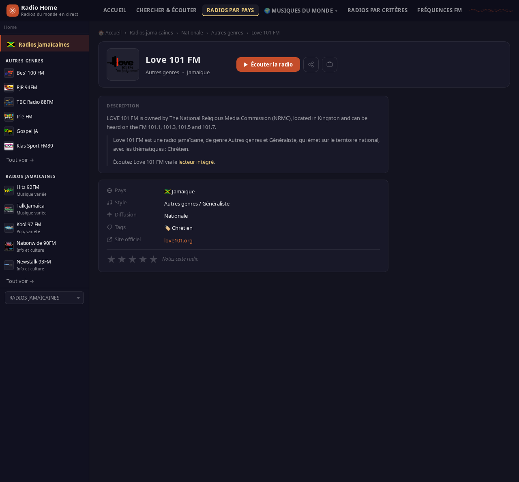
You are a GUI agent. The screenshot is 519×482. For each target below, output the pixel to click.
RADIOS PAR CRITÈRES (377, 10)
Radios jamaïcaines (44, 44)
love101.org (178, 240)
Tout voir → (20, 159)
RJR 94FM (27, 87)
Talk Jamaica (31, 205)
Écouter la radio (272, 64)
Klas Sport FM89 (35, 145)
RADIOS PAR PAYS (230, 10)
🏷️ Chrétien (178, 227)
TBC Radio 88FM (35, 102)
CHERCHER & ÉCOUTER (166, 10)
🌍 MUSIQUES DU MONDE (301, 10)
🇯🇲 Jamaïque (179, 191)
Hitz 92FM (28, 187)
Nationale (192, 32)
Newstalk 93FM (34, 261)
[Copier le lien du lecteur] (329, 64)
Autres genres (227, 32)
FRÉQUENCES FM (439, 10)
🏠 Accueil (110, 32)
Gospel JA (27, 131)
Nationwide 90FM (36, 243)
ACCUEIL (115, 10)
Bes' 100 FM (30, 72)
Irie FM (24, 116)
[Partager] (311, 64)
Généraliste (215, 203)
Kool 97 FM (29, 224)
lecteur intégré (196, 161)
